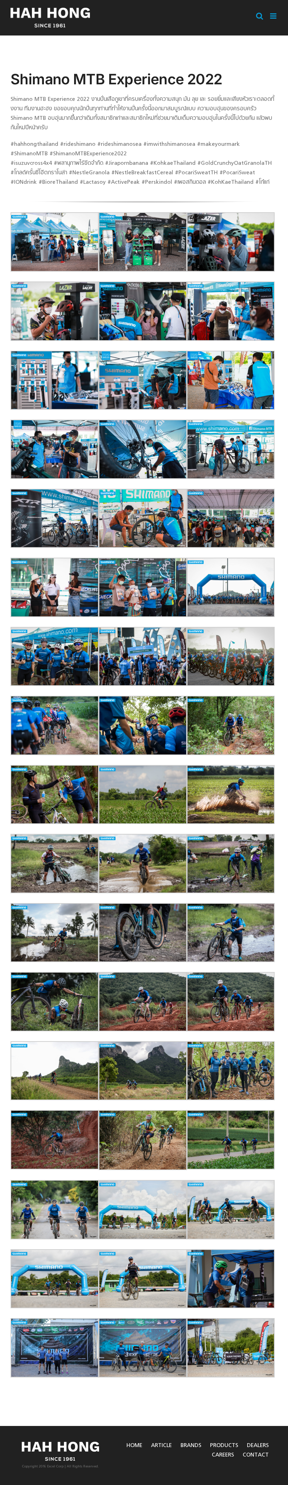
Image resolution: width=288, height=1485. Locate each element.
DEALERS (258, 1445)
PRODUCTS (224, 1445)
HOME (134, 1445)
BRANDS (191, 1445)
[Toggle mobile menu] (273, 16)
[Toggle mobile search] (259, 16)
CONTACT (256, 1455)
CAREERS (223, 1455)
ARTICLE (161, 1445)
